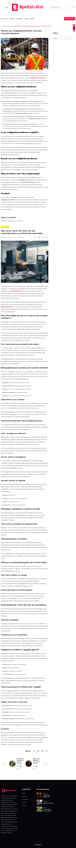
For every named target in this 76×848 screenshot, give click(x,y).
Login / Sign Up (69, 18)
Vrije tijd (26, 18)
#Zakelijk (5, 226)
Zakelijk (32, 18)
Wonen (6, 18)
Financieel (12, 18)
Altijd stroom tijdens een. (46, 796)
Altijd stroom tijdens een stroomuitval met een (36, 761)
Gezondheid (19, 18)
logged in (10, 221)
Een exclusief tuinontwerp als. (47, 810)
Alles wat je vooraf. (48, 803)
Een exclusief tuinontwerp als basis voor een (20, 761)
